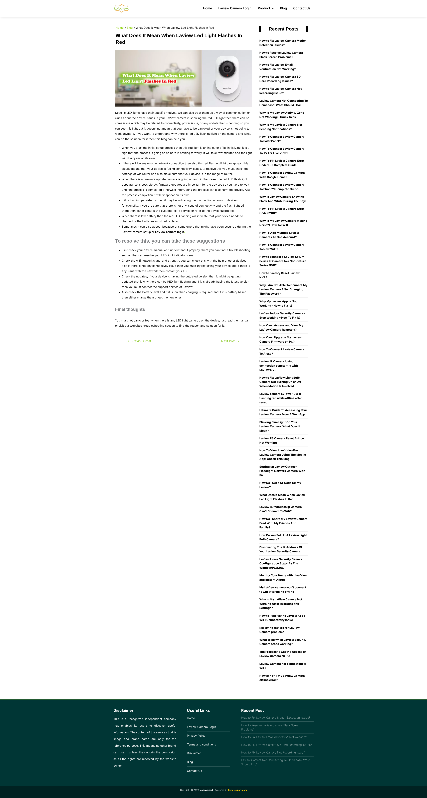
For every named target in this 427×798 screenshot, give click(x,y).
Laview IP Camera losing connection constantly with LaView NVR (278, 365)
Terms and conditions (201, 744)
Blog (283, 8)
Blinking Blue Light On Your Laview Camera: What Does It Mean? (279, 426)
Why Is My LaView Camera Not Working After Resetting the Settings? (280, 604)
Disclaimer (194, 753)
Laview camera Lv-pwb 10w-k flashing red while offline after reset (280, 398)
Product (264, 8)
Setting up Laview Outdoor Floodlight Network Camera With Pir (282, 471)
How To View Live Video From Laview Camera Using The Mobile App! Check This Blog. (282, 455)
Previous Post (139, 340)
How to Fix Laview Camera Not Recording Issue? (273, 752)
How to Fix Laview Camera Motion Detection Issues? (275, 717)
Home (207, 8)
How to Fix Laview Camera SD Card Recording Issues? (276, 744)
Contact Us (301, 8)
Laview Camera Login (235, 8)
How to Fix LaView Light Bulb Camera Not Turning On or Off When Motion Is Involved (280, 382)
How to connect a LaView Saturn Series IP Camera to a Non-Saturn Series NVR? (282, 261)
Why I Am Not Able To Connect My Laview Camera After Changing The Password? (283, 289)
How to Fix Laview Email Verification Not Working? (274, 737)
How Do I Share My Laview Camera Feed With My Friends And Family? (283, 523)
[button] (272, 8)
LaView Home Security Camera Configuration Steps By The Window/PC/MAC (281, 563)
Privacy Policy (196, 735)
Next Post (230, 340)
